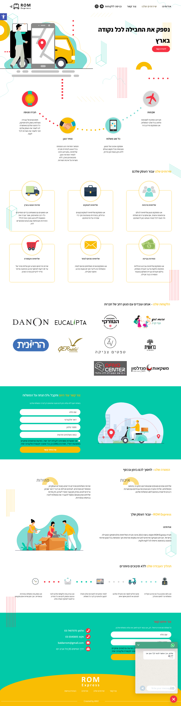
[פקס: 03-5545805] (88, 636)
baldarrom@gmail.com (71, 643)
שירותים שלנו (149, 6)
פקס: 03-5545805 (74, 636)
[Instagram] (97, 6)
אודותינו (166, 6)
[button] (3, 16)
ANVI (96, 701)
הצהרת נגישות (70, 690)
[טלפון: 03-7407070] (88, 630)
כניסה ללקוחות (113, 6)
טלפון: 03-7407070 (74, 630)
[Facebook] (102, 6)
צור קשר (131, 6)
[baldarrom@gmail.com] (88, 642)
